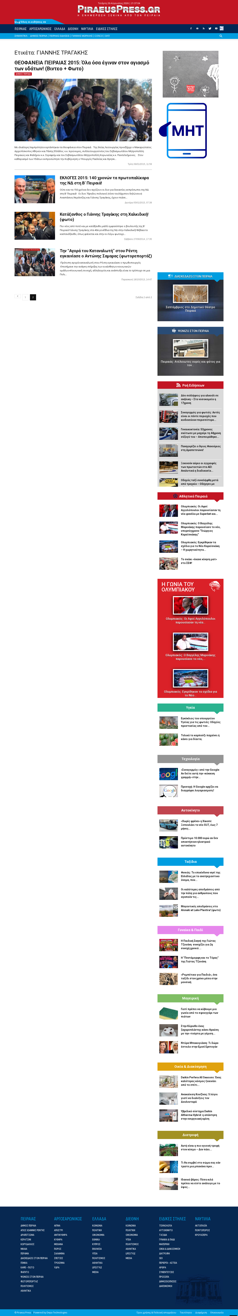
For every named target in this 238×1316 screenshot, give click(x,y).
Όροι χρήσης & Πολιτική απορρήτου (156, 1312)
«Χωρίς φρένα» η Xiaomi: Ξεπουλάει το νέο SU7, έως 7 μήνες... (199, 825)
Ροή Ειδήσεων (193, 385)
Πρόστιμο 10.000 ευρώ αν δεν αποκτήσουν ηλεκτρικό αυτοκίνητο (199, 842)
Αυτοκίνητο (190, 810)
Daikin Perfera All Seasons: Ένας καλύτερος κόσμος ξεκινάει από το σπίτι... (201, 1081)
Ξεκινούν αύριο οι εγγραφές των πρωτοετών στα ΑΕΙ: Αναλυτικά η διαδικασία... (198, 467)
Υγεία (190, 707)
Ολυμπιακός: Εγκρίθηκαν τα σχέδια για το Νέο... (190, 693)
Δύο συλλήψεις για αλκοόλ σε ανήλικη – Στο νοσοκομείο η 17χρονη (199, 399)
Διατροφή (190, 1135)
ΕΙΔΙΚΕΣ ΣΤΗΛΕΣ (107, 29)
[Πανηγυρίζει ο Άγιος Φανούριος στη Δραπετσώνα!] (168, 450)
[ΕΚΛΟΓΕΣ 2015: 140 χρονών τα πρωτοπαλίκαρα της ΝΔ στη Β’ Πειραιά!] (35, 189)
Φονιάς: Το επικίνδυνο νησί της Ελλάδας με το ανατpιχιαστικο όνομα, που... (200, 876)
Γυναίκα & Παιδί (190, 930)
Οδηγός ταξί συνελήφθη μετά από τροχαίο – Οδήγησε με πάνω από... (199, 484)
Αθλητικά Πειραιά (193, 496)
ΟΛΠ (107, 36)
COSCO (99, 36)
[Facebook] (191, 29)
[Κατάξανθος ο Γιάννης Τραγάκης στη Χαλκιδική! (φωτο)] (35, 226)
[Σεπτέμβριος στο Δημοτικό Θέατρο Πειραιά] (190, 294)
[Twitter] (210, 29)
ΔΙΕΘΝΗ (73, 29)
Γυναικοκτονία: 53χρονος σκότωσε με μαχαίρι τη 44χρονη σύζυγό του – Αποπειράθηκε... (201, 433)
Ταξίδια (190, 861)
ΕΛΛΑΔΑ (59, 29)
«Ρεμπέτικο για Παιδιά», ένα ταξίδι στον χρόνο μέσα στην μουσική (199, 978)
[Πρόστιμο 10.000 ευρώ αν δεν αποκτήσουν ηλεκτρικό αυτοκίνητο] (168, 842)
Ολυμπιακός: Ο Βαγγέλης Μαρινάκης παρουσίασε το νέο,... (190, 657)
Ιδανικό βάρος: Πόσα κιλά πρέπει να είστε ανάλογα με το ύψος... (200, 1183)
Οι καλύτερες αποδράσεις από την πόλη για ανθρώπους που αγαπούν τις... (200, 893)
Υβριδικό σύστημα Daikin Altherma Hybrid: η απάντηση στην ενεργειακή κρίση (199, 1115)
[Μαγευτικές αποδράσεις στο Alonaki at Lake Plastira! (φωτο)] (168, 911)
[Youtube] (216, 29)
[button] (220, 38)
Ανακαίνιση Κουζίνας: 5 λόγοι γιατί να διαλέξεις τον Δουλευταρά (199, 1098)
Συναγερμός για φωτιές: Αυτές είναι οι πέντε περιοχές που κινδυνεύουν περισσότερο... (200, 416)
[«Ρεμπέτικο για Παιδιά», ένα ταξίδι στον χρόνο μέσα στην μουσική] (168, 979)
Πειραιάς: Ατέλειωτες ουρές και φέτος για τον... (190, 363)
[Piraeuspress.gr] (119, 10)
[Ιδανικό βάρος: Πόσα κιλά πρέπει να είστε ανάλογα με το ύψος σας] (168, 1184)
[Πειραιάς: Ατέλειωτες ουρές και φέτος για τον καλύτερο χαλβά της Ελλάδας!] (190, 348)
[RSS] (203, 29)
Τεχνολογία (190, 759)
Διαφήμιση (201, 1312)
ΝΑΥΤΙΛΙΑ (87, 29)
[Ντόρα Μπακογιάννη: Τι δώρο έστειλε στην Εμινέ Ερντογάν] (168, 1047)
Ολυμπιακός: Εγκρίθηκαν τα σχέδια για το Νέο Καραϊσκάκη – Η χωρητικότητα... (200, 546)
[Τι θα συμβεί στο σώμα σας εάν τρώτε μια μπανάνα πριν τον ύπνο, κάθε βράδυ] (168, 1167)
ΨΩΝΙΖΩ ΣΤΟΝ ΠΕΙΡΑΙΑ (193, 331)
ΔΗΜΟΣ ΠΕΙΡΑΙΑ (38, 36)
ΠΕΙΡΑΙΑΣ (21, 29)
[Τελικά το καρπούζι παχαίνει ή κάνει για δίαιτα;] (168, 739)
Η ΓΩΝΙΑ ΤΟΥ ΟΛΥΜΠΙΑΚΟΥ (178, 587)
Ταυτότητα (186, 1312)
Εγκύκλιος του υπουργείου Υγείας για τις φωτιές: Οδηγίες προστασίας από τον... (201, 722)
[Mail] (197, 29)
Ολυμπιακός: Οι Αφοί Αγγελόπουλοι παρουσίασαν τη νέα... (190, 620)
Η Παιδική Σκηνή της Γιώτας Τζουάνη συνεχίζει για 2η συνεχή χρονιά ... (198, 944)
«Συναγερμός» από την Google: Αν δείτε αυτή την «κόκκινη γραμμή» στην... (200, 773)
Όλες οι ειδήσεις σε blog (30, 22)
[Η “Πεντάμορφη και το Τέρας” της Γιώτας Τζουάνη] (168, 962)
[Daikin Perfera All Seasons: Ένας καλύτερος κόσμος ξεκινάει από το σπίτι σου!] (168, 1082)
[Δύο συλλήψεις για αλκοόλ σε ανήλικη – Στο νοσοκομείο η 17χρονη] (168, 400)
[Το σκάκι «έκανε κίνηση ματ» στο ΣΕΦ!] (168, 563)
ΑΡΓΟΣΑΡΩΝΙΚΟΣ (40, 29)
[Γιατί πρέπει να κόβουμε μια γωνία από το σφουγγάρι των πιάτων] (168, 1013)
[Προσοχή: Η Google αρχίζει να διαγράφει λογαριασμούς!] (168, 791)
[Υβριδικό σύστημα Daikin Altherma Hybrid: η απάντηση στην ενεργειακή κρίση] (168, 1115)
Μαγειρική (190, 998)
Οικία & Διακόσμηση (190, 1066)
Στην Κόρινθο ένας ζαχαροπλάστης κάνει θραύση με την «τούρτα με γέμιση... (200, 1030)
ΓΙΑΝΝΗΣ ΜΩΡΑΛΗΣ (82, 36)
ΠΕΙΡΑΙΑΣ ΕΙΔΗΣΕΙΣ (59, 36)
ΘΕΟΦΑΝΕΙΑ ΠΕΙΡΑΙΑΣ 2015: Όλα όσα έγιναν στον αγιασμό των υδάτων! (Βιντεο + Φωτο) (82, 66)
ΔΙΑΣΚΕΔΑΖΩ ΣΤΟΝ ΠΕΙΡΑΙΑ (193, 276)
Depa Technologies (57, 1312)
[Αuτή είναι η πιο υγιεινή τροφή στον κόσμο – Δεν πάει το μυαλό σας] (168, 1150)
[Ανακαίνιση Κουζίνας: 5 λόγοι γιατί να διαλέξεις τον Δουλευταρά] (168, 1098)
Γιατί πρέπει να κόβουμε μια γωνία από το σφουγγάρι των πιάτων (199, 1013)
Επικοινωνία (216, 1312)
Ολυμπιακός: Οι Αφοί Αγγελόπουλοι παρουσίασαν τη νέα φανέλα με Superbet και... (201, 510)
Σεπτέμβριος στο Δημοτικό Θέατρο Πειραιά (190, 308)
